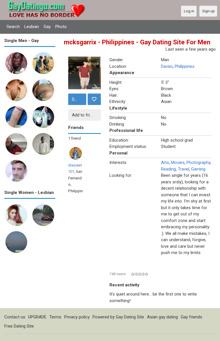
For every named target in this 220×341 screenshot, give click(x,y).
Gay (47, 26)
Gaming (198, 169)
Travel (183, 169)
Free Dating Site (19, 326)
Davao (167, 66)
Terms (55, 317)
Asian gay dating (162, 317)
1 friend (74, 138)
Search (13, 26)
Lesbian (31, 26)
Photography (198, 162)
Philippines (185, 66)
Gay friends (191, 317)
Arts (165, 162)
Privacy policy (77, 317)
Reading (168, 169)
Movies (177, 162)
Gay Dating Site (130, 317)
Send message (78, 99)
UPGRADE (37, 317)
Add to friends (85, 115)
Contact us (14, 317)
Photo (61, 26)
